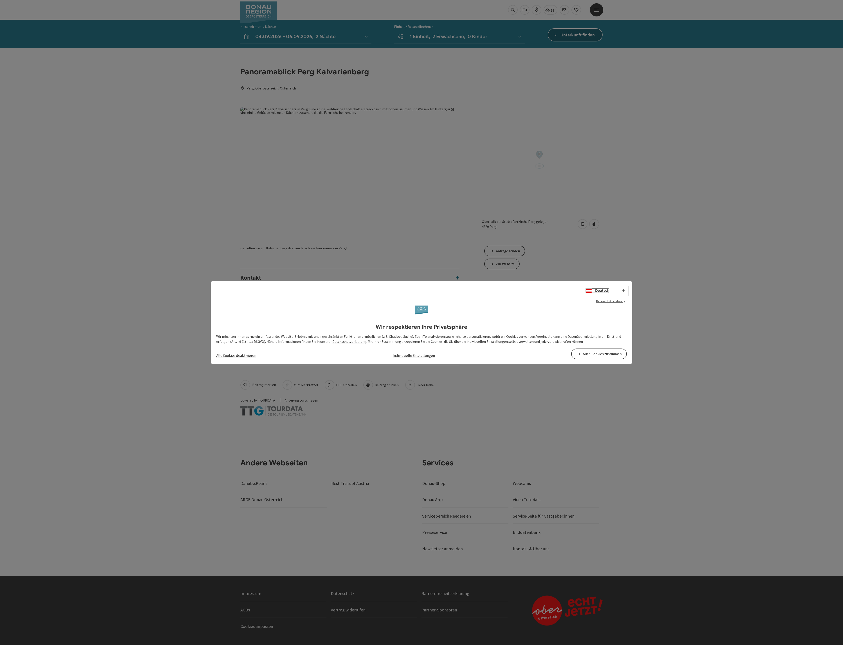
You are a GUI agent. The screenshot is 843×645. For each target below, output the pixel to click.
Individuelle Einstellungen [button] (414, 355)
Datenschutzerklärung (610, 301)
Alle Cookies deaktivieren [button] (236, 355)
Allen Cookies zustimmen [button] (602, 354)
